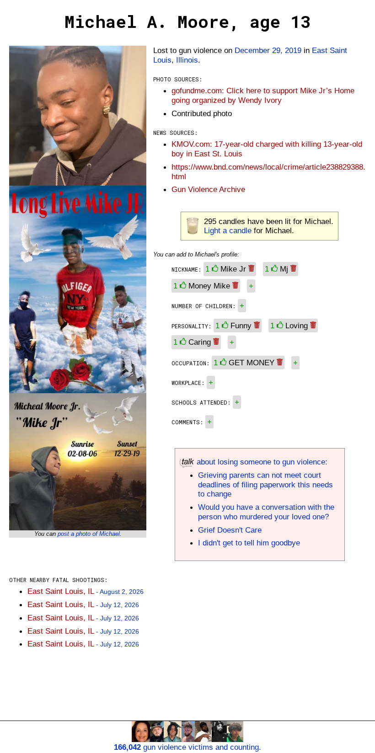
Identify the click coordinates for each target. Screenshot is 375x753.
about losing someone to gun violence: (260, 461)
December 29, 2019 (268, 50)
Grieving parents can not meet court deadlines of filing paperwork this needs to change (265, 484)
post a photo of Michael (89, 533)
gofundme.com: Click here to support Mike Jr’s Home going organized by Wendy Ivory (262, 95)
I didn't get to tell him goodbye (249, 542)
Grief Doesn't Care (230, 529)
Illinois (187, 59)
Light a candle (228, 230)
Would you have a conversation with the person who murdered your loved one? (266, 511)
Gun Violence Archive (208, 189)
